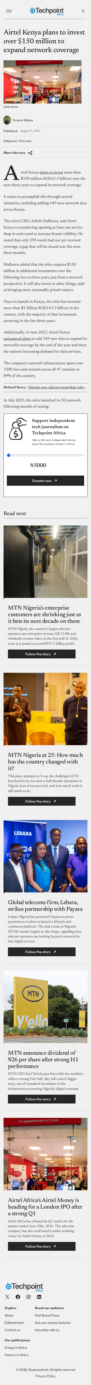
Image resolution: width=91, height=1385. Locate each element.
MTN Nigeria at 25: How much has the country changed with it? (45, 762)
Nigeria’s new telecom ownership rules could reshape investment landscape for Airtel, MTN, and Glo (57, 387)
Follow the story (38, 654)
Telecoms (24, 141)
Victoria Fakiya (22, 120)
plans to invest (51, 173)
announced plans (17, 339)
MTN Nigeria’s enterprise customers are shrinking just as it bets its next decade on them (44, 614)
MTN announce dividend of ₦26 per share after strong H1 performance (43, 1060)
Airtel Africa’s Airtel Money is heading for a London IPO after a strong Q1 (45, 1207)
